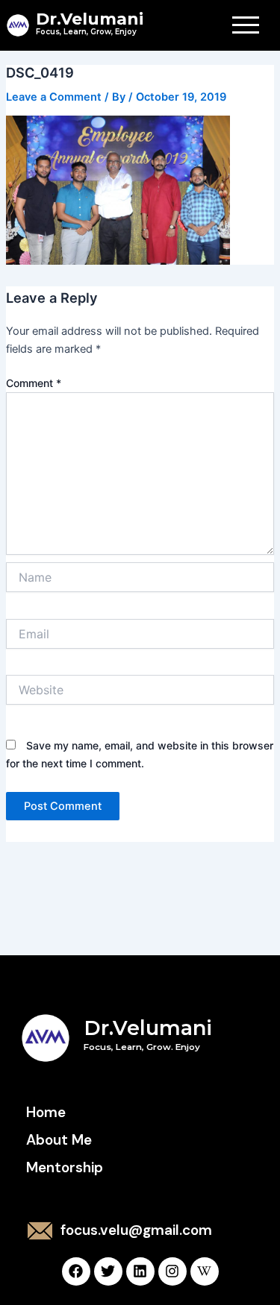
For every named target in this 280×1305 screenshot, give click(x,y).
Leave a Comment (54, 97)
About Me (59, 1140)
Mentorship (64, 1167)
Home (46, 1112)
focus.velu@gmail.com (136, 1230)
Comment (33, 383)
